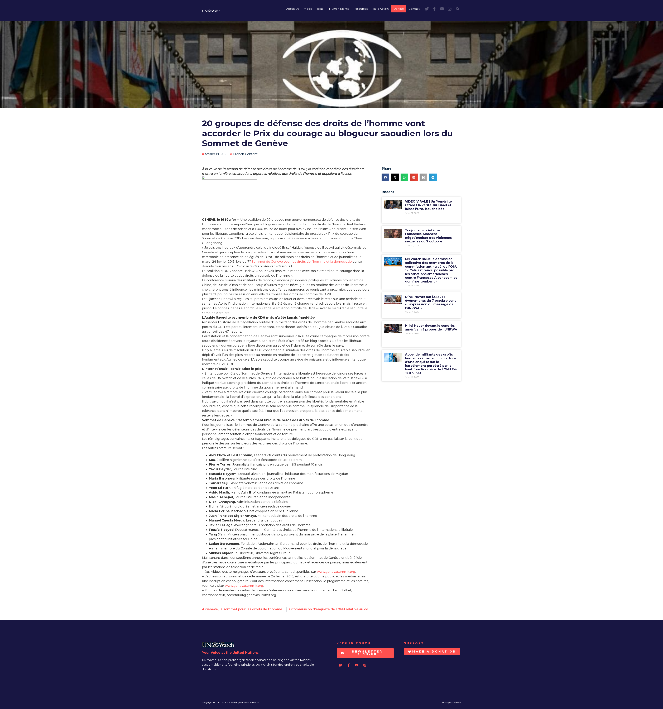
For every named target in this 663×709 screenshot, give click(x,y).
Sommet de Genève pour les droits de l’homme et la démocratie (302, 262)
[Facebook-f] (434, 9)
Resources (360, 8)
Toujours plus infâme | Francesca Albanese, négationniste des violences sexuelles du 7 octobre (428, 235)
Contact (414, 8)
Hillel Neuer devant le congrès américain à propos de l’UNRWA (431, 327)
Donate (398, 8)
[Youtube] (442, 9)
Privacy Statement (451, 702)
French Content (245, 154)
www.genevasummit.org (336, 572)
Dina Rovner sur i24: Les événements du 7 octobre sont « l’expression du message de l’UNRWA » (430, 302)
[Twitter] (427, 9)
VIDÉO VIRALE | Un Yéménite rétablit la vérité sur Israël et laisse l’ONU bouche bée (428, 205)
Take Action (381, 8)
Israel (320, 8)
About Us (292, 8)
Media (308, 8)
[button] (457, 9)
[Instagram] (450, 9)
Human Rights (339, 8)
